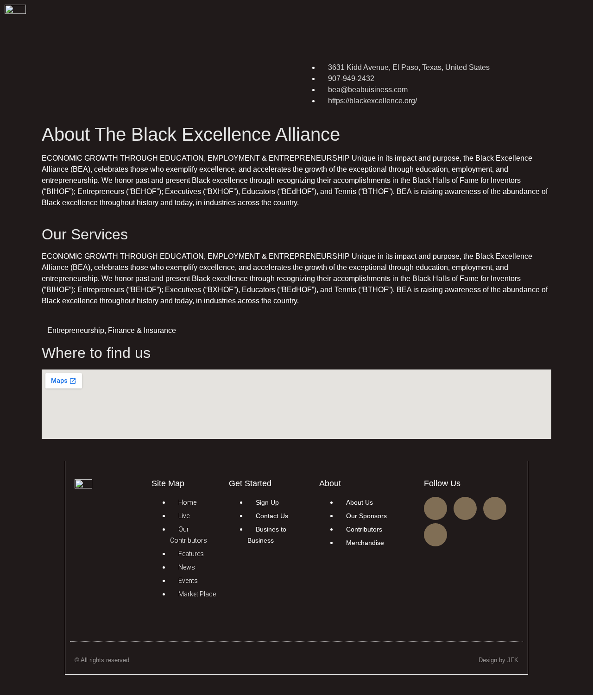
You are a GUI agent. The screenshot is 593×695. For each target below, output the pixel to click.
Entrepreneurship (75, 330)
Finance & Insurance (142, 330)
